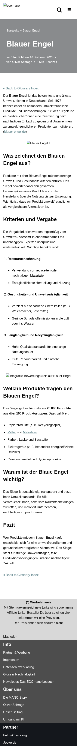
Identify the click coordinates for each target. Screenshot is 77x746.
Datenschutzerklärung (18, 667)
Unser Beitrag (12, 712)
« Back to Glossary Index (21, 88)
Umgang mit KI (13, 719)
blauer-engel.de (15, 131)
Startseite (12, 30)
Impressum (11, 660)
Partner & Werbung (16, 652)
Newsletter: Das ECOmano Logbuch (28, 681)
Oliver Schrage (22, 61)
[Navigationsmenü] (69, 9)
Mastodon (10, 636)
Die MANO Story (15, 697)
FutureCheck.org (15, 735)
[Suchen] (59, 9)
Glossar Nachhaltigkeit (19, 674)
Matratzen (30, 432)
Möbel (11, 432)
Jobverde (9, 742)
